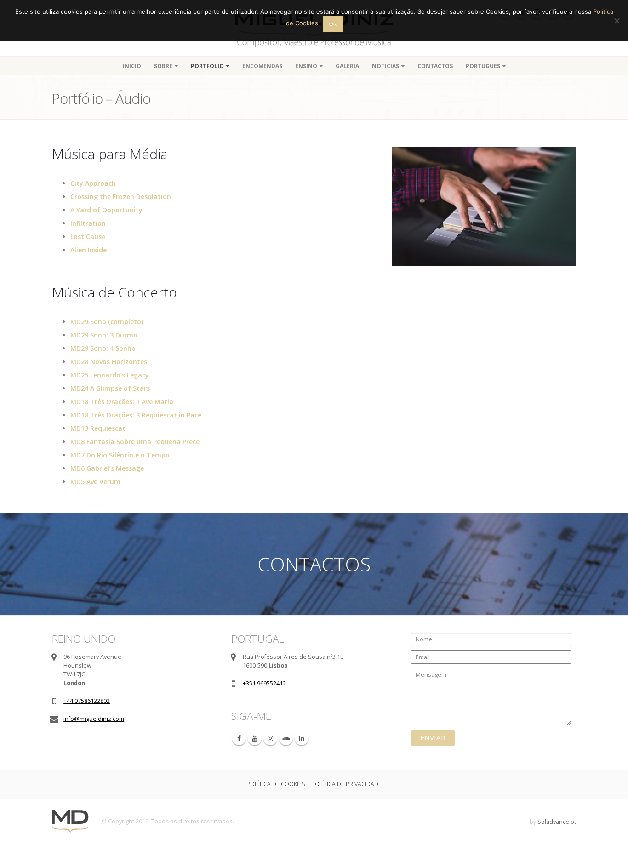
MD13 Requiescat (98, 428)
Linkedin (301, 738)
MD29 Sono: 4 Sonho (103, 348)
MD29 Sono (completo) (106, 321)
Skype (286, 738)
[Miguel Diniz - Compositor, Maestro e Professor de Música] (70, 821)
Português (483, 66)
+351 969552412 (264, 683)
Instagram (270, 738)
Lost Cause (87, 236)
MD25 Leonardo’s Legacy (109, 375)
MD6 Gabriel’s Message (107, 468)
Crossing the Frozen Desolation (120, 196)
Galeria (347, 66)
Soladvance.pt (556, 822)
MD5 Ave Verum (95, 481)
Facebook (239, 738)
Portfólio (207, 66)
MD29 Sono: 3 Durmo (103, 335)
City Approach (93, 183)
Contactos (435, 66)
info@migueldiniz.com (93, 719)
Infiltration (88, 223)
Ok (333, 23)
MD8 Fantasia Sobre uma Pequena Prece (135, 441)
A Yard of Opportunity (106, 210)
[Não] (616, 20)
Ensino (306, 66)
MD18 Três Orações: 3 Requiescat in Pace (135, 415)
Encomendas (262, 66)
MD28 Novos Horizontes (108, 361)
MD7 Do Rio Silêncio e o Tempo (120, 455)
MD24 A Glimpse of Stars (110, 388)
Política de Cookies (275, 784)
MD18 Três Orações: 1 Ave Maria (121, 401)
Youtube (255, 738)
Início (132, 66)
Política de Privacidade (346, 784)
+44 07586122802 (86, 701)
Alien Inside (88, 250)
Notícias (385, 66)
